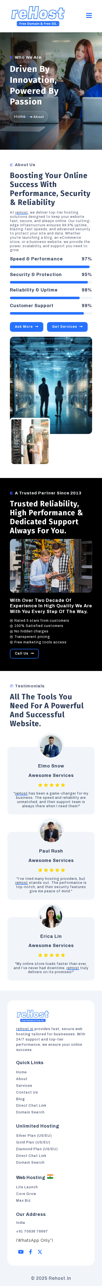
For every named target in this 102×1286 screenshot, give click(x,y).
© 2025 (40, 1278)
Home (20, 116)
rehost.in (60, 1278)
